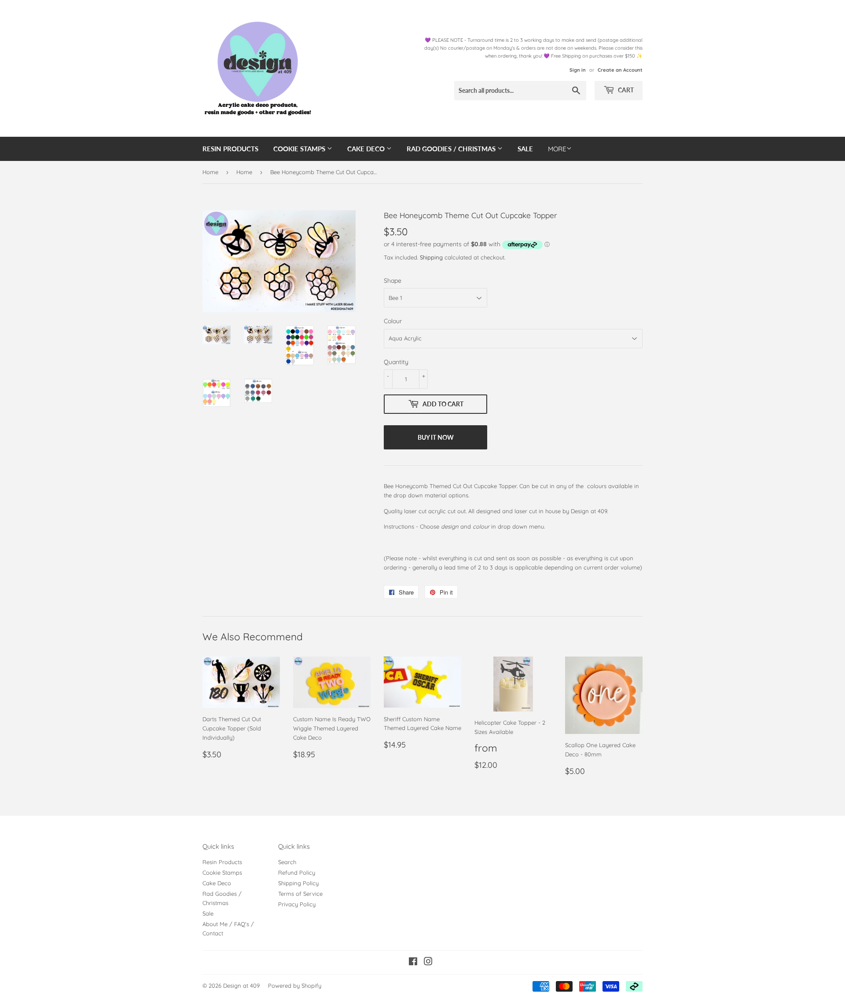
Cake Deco (366, 149)
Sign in (577, 70)
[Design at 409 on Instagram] (428, 962)
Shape (392, 281)
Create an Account (620, 70)
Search (287, 861)
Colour (393, 321)
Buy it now (436, 437)
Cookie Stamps (300, 149)
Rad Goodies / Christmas (452, 149)
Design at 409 (241, 985)
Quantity (396, 362)
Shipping (431, 257)
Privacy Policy (297, 904)
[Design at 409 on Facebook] (413, 962)
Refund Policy (296, 872)
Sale (525, 149)
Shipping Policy (298, 883)
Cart (625, 90)
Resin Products (230, 149)
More (557, 149)
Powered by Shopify (294, 985)
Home (210, 171)
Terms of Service (300, 893)
